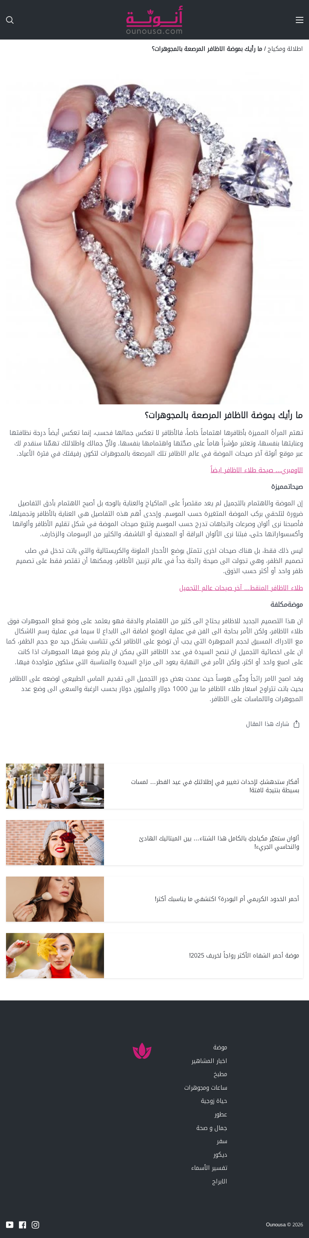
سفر (222, 1141)
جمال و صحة (211, 1128)
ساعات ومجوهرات (205, 1087)
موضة (220, 1047)
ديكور (220, 1154)
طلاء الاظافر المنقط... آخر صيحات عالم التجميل (241, 588)
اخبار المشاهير (209, 1061)
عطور (220, 1114)
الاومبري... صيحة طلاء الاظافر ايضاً (257, 470)
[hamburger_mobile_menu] (296, 20)
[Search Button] (7, 20)
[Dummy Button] (43, 20)
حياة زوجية (214, 1101)
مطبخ (220, 1074)
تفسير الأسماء (209, 1168)
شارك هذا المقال (267, 724)
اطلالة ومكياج (285, 49)
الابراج (219, 1181)
